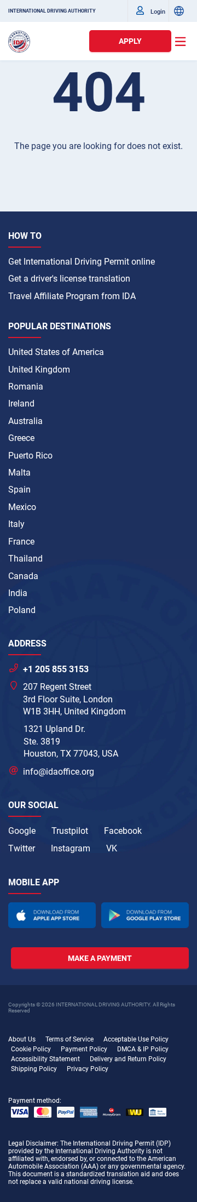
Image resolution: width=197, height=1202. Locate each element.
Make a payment (100, 958)
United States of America (56, 352)
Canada (23, 576)
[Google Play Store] (145, 915)
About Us (22, 1039)
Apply (130, 41)
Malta (19, 472)
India (17, 593)
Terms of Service (69, 1039)
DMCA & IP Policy (143, 1049)
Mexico (22, 507)
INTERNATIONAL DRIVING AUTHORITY (52, 11)
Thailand (25, 558)
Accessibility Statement (45, 1059)
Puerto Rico (30, 455)
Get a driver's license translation (69, 278)
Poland (22, 610)
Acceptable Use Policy (136, 1039)
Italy (16, 524)
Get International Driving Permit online (81, 261)
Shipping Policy (34, 1069)
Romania (25, 386)
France (21, 541)
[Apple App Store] (52, 915)
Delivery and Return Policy (128, 1059)
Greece (21, 438)
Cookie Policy (31, 1049)
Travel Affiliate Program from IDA (72, 296)
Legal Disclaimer (32, 1143)
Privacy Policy (87, 1069)
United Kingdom (39, 369)
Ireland (21, 403)
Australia (25, 421)
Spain (19, 489)
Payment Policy (84, 1049)
